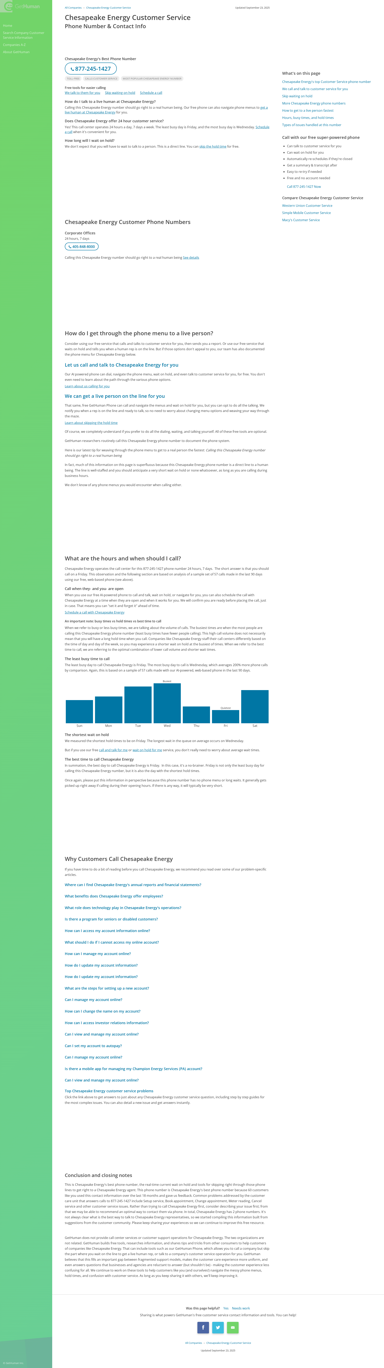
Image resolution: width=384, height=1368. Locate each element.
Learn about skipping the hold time (91, 423)
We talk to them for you (82, 93)
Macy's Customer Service (301, 220)
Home (7, 25)
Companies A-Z (14, 45)
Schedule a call (151, 93)
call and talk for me (113, 750)
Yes (226, 1308)
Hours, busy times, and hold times (308, 117)
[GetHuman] (20, 6)
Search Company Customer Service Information (23, 35)
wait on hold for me (147, 750)
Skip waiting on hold (120, 93)
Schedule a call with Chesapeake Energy (94, 612)
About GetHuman (16, 52)
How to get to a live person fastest (308, 110)
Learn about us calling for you (87, 386)
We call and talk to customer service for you (315, 89)
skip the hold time (212, 146)
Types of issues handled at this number (311, 125)
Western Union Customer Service (307, 205)
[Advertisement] (167, 183)
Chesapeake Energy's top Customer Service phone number (326, 82)
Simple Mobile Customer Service (306, 213)
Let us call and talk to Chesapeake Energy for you (121, 364)
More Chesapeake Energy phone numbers (314, 103)
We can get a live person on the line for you (115, 396)
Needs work (241, 1308)
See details (191, 257)
